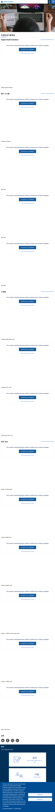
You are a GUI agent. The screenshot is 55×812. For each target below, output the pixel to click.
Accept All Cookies (27, 49)
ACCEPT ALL (40, 799)
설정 (49, 2)
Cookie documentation (8, 808)
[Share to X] (12, 740)
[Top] (7, 2)
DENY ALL (40, 794)
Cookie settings (17, 808)
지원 (37, 774)
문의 (35, 757)
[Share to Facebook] (7, 740)
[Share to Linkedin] (3, 740)
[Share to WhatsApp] (17, 740)
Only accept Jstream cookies (27, 53)
